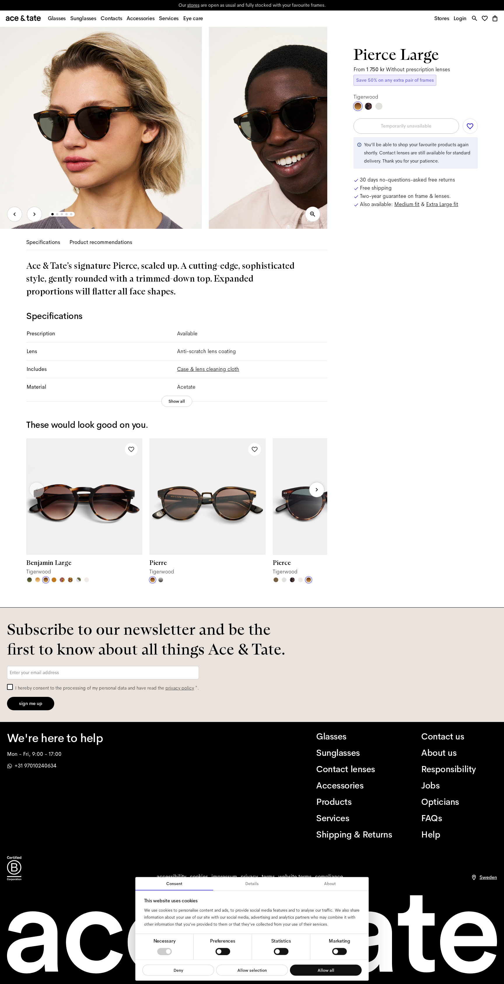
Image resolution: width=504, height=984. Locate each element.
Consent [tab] (174, 883)
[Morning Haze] (161, 580)
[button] (486, 19)
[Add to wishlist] (131, 449)
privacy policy (179, 688)
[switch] (223, 951)
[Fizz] (87, 580)
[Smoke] (284, 580)
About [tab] (330, 883)
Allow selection (252, 970)
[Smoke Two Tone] (78, 580)
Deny (178, 970)
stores (193, 5)
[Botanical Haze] (29, 580)
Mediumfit (406, 204)
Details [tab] (252, 883)
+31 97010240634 (36, 766)
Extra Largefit (442, 204)
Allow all (326, 970)
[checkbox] (10, 687)
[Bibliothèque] (70, 580)
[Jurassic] (276, 580)
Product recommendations (100, 242)
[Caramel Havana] (38, 580)
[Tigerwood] (46, 580)
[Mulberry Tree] (292, 580)
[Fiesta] (62, 580)
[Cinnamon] (54, 580)
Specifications (43, 242)
